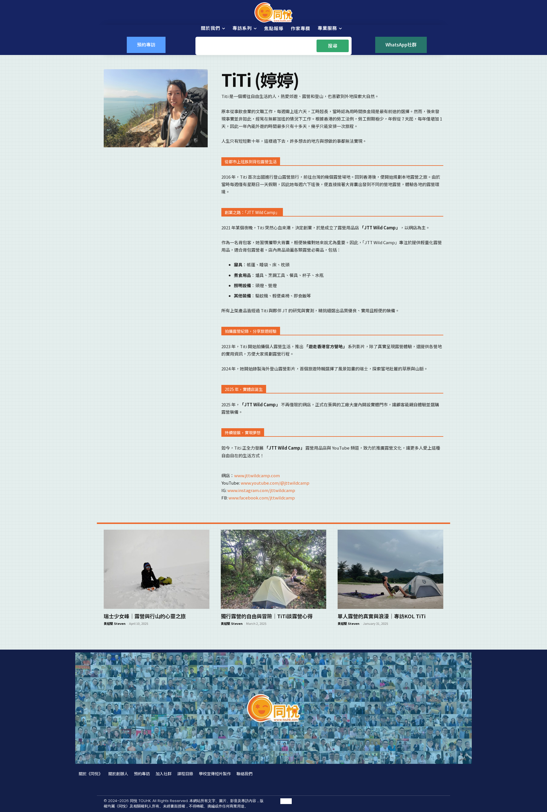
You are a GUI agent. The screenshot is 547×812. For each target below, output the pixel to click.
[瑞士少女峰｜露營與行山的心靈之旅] (156, 569)
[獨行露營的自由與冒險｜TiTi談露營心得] (273, 569)
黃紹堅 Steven (114, 623)
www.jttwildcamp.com (257, 475)
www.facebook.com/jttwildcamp (261, 498)
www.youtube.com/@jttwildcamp (275, 483)
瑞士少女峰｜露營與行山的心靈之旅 (145, 616)
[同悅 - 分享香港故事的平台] (273, 12)
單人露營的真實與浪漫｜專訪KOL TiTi (382, 616)
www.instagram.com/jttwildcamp (261, 490)
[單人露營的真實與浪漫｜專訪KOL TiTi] (390, 569)
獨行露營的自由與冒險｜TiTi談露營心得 (267, 616)
